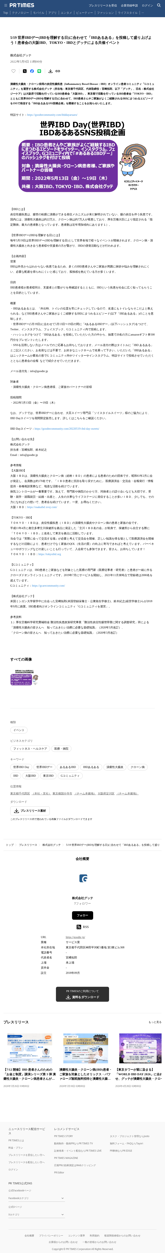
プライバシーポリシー (51, 1235)
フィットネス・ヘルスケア (30, 748)
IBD (15, 775)
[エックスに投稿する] (25, 71)
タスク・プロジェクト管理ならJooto (129, 1136)
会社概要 (29, 1235)
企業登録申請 (129, 5)
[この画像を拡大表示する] (24, 677)
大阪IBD (30, 775)
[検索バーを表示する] (159, 5)
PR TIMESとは (16, 1140)
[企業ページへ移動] (82, 880)
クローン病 (138, 767)
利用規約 (94, 1235)
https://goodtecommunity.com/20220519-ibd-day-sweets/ (67, 428)
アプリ (52, 13)
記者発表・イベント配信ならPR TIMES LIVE (78, 1150)
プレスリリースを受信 (103, 5)
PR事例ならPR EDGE (121, 1150)
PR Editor (59, 1172)
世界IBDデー (44, 767)
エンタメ (66, 13)
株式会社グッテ (51, 844)
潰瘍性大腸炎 (114, 767)
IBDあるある (91, 767)
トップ (10, 844)
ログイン (147, 5)
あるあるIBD (68, 767)
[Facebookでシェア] (32, 71)
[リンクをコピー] (58, 71)
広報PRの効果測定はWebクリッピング (75, 1165)
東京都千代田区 (20, 793)
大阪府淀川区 (106, 793)
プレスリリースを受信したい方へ (26, 1155)
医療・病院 (61, 748)
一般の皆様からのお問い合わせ (99, 1242)
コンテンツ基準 (76, 1235)
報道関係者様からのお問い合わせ (122, 1235)
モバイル (38, 13)
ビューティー (84, 13)
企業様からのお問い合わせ (63, 1242)
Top (5, 13)
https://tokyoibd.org (49, 554)
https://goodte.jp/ (75, 937)
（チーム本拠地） (85, 793)
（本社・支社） (41, 793)
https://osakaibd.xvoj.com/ (42, 507)
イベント (19, 730)
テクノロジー (20, 13)
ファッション (105, 13)
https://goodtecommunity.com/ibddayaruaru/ (52, 114)
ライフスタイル (128, 13)
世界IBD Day (21, 767)
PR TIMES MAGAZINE (66, 1158)
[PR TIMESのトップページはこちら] (22, 5)
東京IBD (48, 775)
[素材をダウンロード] (50, 71)
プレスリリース (28, 844)
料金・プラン (15, 1147)
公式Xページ (15, 1207)
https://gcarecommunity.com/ (48, 585)
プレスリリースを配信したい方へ (26, 1162)
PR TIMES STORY (63, 1136)
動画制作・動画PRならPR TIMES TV (73, 1143)
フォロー (82, 915)
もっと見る (155, 1022)
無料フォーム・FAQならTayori (126, 1143)
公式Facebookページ (19, 1190)
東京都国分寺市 (62, 793)
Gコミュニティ (70, 775)
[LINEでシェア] (39, 71)
